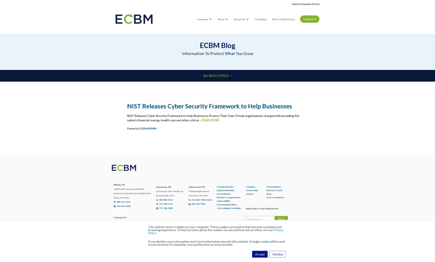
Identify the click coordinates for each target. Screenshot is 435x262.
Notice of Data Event (283, 19)
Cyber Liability (223, 201)
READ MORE (210, 120)
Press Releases (274, 186)
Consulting (260, 19)
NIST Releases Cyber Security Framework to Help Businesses (209, 106)
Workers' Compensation (228, 197)
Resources (239, 19)
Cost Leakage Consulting (229, 208)
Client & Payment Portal (305, 4)
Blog (269, 194)
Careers (250, 194)
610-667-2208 (123, 206)
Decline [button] (278, 254)
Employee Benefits (225, 190)
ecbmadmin (148, 128)
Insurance (202, 19)
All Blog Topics (216, 76)
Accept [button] (260, 254)
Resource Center (275, 190)
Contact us (309, 19)
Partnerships (252, 190)
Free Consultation (275, 197)
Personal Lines (224, 194)
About (221, 19)
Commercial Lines (225, 186)
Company (250, 186)
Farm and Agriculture (227, 204)
